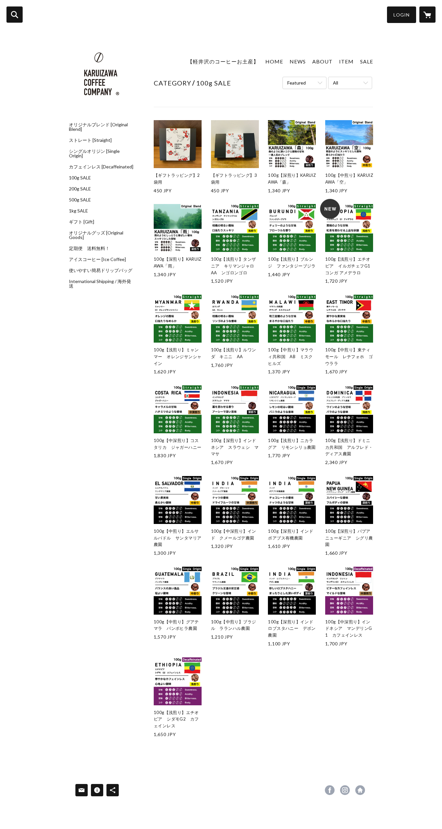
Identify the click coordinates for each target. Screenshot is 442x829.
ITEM (346, 61)
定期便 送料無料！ (89, 248)
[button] (401, 14)
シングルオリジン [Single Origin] (94, 153)
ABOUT (322, 61)
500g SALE (80, 200)
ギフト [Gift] (81, 222)
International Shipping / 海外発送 (100, 283)
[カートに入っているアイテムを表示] (427, 14)
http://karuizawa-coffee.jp (360, 790)
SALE (366, 61)
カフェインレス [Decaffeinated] (101, 167)
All (335, 82)
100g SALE (80, 178)
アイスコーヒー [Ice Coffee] (97, 259)
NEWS (298, 61)
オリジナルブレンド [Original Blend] (98, 126)
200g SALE (80, 189)
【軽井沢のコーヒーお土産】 (223, 61)
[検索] (14, 14)
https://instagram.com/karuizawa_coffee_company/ (345, 790)
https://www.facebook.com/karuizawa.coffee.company (330, 790)
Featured (296, 82)
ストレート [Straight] (90, 140)
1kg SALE (78, 211)
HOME (274, 61)
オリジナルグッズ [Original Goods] (96, 235)
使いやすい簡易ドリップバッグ (100, 270)
